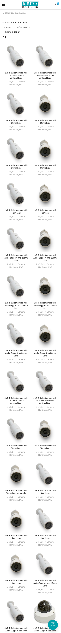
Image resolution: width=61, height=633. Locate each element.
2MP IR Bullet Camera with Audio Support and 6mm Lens (16, 353)
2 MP (9, 81)
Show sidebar (12, 32)
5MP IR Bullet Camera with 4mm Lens (44, 491)
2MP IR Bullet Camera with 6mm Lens (16, 211)
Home (5, 22)
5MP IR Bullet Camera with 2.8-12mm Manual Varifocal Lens (16, 401)
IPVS (21, 84)
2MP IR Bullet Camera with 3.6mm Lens (16, 166)
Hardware (13, 84)
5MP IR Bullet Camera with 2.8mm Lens (16, 447)
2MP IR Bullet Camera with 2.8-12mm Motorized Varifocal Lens (44, 75)
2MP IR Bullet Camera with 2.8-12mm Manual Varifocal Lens (16, 75)
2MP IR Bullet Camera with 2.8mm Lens (16, 121)
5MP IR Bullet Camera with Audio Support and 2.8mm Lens (45, 583)
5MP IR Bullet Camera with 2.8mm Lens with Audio (16, 491)
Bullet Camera (18, 81)
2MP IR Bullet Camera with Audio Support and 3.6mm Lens (16, 305)
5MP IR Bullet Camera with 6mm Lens (44, 536)
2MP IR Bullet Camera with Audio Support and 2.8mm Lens (16, 258)
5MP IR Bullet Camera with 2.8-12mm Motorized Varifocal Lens (44, 401)
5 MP (9, 407)
